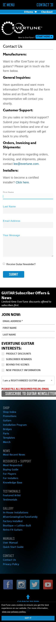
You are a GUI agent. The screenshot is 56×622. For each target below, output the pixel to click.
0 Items (28, 11)
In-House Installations (15, 512)
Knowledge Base (12, 482)
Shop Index (9, 412)
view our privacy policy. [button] (14, 611)
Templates (9, 437)
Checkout (47, 11)
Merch (6, 442)
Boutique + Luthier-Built (17, 525)
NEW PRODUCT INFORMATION (23, 370)
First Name (8, 192)
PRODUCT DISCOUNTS (18, 353)
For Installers (10, 478)
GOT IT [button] (28, 618)
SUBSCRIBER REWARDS (19, 359)
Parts (6, 433)
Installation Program (15, 424)
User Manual (10, 542)
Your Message (11, 235)
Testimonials (10, 499)
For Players (9, 473)
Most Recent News (14, 454)
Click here (22, 182)
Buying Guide (10, 469)
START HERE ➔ (44, 37)
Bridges (7, 429)
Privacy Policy (11, 564)
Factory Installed (12, 521)
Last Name (9, 206)
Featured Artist (12, 495)
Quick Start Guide (13, 547)
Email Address (11, 221)
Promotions (9, 416)
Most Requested (12, 465)
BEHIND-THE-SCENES (17, 364)
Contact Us (9, 559)
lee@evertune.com (26, 163)
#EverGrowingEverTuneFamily (20, 516)
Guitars (7, 420)
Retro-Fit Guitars (12, 529)
